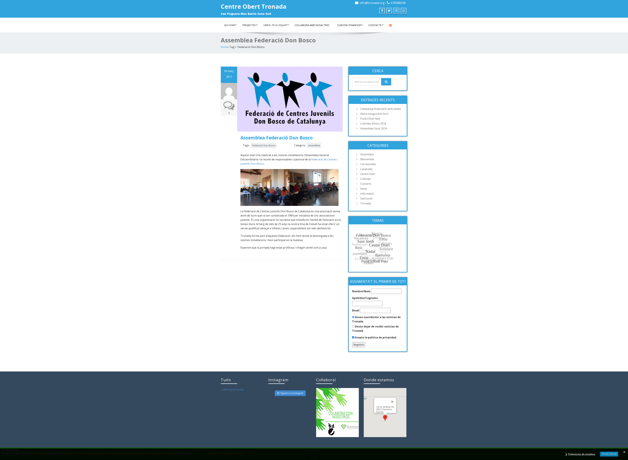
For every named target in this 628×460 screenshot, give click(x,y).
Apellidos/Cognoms (365, 298)
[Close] (392, 402)
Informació (367, 193)
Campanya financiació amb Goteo (380, 108)
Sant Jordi (366, 198)
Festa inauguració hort (374, 113)
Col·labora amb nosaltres (312, 25)
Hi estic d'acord (609, 454)
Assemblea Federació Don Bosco (276, 138)
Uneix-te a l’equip (275, 25)
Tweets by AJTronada (232, 389)
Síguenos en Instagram (291, 393)
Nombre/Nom (361, 291)
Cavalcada (366, 169)
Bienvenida (367, 159)
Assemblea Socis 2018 (373, 128)
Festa (363, 188)
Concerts (365, 183)
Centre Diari (367, 174)
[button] (385, 418)
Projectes (249, 25)
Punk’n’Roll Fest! (370, 118)
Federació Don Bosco (263, 145)
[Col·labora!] (337, 412)
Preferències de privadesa (581, 454)
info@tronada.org (372, 3)
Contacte (374, 25)
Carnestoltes (368, 164)
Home (225, 47)
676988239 (398, 3)
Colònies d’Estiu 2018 (373, 123)
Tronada (365, 203)
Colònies (365, 178)
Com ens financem (349, 25)
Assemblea (314, 145)
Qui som (229, 25)
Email (355, 310)
